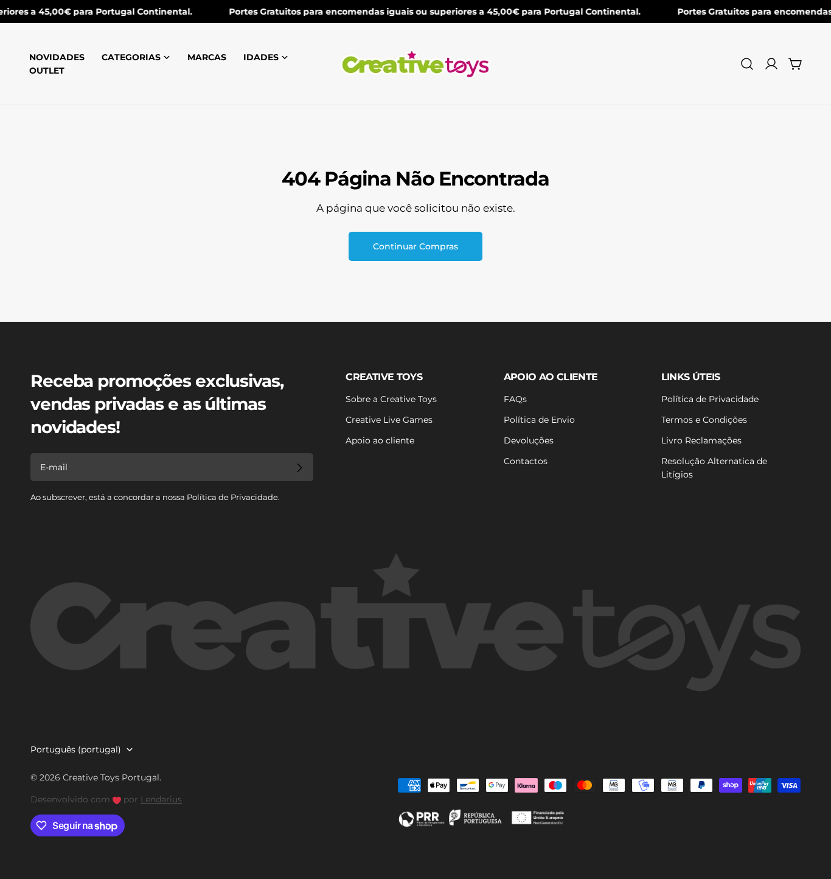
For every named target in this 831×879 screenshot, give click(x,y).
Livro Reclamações (701, 440)
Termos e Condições (704, 419)
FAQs (515, 399)
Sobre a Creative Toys (391, 399)
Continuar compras (415, 246)
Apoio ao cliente (380, 440)
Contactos (526, 461)
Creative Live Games (389, 419)
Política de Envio (539, 419)
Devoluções (529, 440)
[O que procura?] (747, 64)
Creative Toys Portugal (111, 777)
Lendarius (161, 799)
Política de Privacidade (710, 399)
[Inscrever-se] (299, 468)
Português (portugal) (75, 749)
